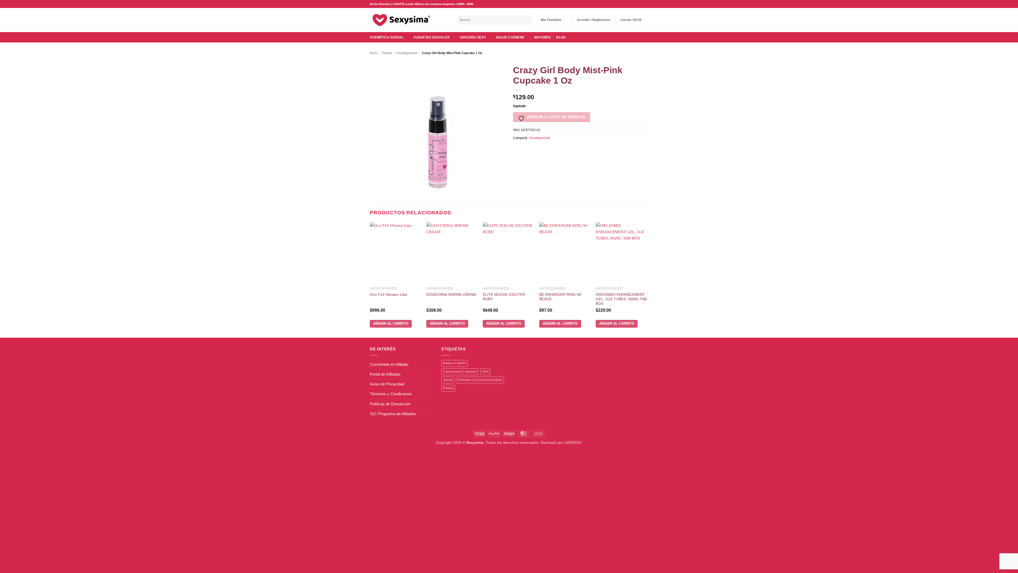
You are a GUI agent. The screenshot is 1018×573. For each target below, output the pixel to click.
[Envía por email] (544, 149)
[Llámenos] (640, 4)
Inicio (374, 53)
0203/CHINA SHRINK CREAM (451, 295)
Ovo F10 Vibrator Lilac (388, 295)
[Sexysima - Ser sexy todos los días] (400, 19)
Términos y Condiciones (391, 394)
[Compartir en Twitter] (535, 149)
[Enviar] (527, 20)
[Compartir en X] (526, 149)
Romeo (448, 388)
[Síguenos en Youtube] (645, 4)
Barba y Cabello (454, 363)
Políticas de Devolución (390, 404)
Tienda (387, 53)
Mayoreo (542, 37)
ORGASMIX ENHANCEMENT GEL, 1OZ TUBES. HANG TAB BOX (621, 299)
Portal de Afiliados (385, 374)
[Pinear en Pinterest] (553, 149)
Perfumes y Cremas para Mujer (480, 380)
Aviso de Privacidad (387, 384)
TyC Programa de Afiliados (393, 413)
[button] (593, 20)
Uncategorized (406, 53)
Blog (560, 37)
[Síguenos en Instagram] (631, 4)
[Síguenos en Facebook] (626, 4)
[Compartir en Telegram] (580, 149)
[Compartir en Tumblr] (571, 149)
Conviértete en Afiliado (389, 364)
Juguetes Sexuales (431, 37)
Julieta (448, 380)
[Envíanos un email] (636, 4)
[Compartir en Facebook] (517, 149)
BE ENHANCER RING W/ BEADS (560, 297)
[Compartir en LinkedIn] (562, 149)
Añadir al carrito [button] (390, 323)
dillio (485, 372)
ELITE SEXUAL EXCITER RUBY (504, 297)
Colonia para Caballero (460, 372)
